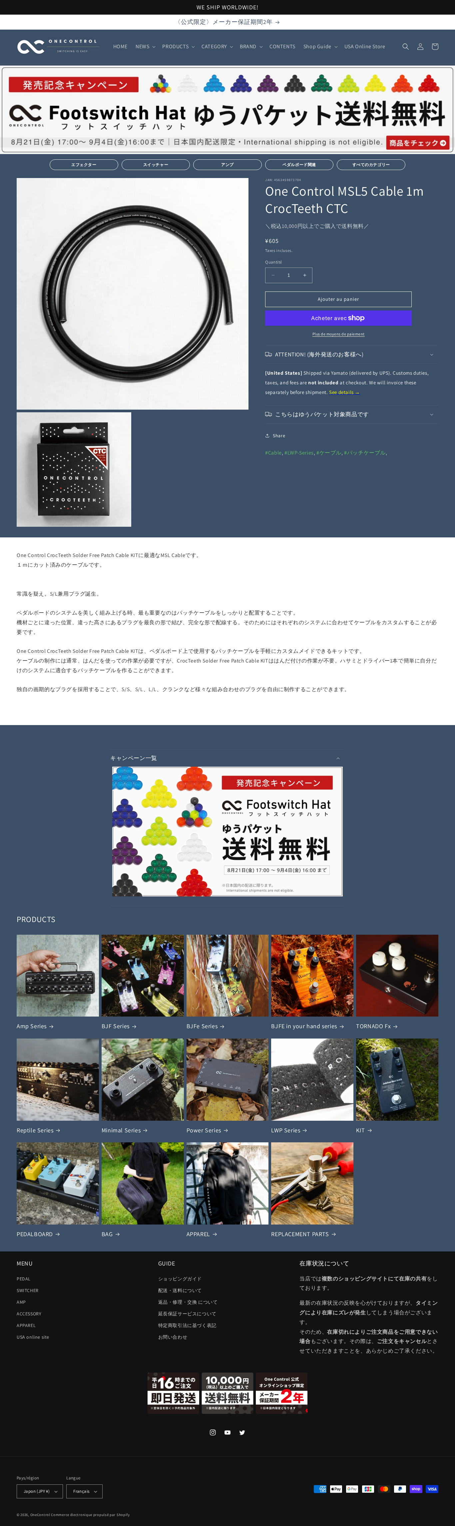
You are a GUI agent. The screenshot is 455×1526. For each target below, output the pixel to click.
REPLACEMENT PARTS (300, 1234)
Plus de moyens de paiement (338, 333)
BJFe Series (202, 1026)
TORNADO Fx (373, 1026)
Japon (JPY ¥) (37, 1491)
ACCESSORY (29, 1314)
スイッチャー (156, 164)
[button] (145, 46)
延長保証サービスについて (187, 1314)
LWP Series (285, 1130)
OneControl (40, 1514)
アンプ (227, 164)
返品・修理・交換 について (188, 1302)
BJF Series (116, 1026)
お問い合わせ (173, 1337)
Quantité (273, 262)
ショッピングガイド (180, 1279)
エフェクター (84, 164)
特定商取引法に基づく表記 (187, 1325)
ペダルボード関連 (299, 164)
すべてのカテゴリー (371, 164)
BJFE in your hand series (304, 1026)
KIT (360, 1130)
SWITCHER (28, 1290)
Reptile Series (35, 1130)
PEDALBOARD (35, 1234)
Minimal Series (121, 1130)
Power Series (204, 1130)
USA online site (33, 1337)
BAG (107, 1234)
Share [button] (279, 436)
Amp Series (32, 1026)
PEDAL (24, 1279)
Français (81, 1491)
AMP (21, 1302)
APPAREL (198, 1234)
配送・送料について (180, 1290)
